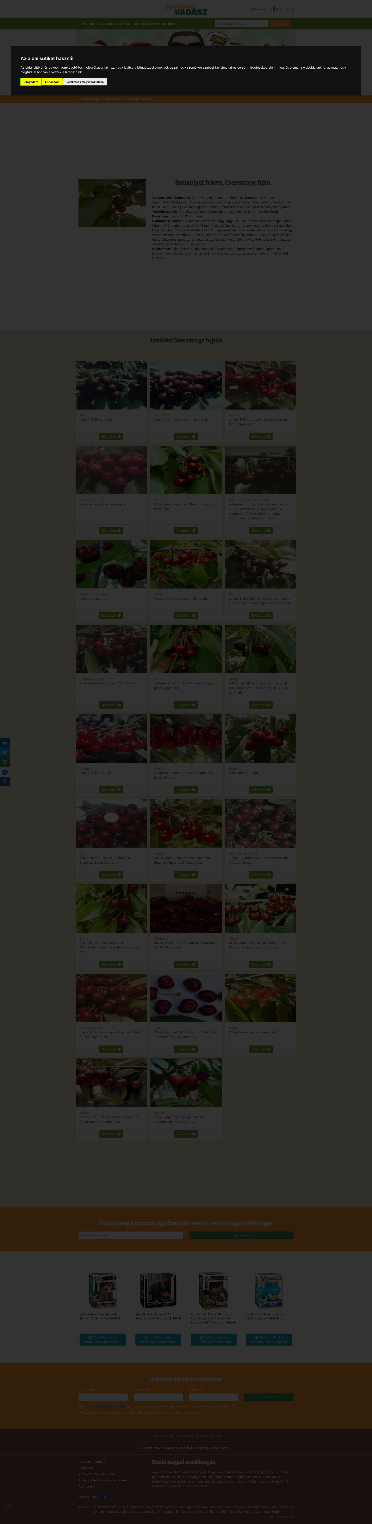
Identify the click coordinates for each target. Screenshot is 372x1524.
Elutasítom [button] (52, 81)
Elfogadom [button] (31, 81)
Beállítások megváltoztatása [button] (85, 81)
